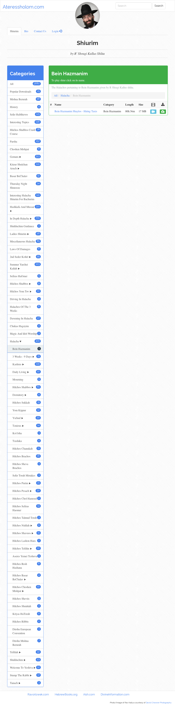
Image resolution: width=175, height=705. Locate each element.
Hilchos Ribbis (26, 621)
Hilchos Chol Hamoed (26, 498)
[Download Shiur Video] (153, 111)
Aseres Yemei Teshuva (26, 556)
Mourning (26, 379)
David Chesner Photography (159, 702)
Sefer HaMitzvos (25, 114)
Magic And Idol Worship (25, 333)
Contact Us (40, 31)
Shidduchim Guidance (25, 226)
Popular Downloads (25, 91)
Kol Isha (26, 433)
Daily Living (26, 372)
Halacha (25, 341)
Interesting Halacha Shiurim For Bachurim (25, 197)
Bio (26, 31)
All (25, 84)
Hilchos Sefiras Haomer (26, 508)
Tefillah (25, 652)
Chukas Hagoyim (25, 326)
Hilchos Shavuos (26, 533)
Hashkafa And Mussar (25, 207)
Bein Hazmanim (26, 349)
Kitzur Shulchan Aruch (25, 166)
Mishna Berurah (25, 99)
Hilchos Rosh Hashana (26, 566)
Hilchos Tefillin (26, 548)
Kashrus (26, 364)
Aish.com (89, 694)
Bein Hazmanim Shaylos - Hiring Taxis (76, 111)
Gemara (25, 156)
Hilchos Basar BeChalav (26, 577)
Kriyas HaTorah (26, 614)
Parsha (25, 141)
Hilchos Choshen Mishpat (26, 589)
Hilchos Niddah (26, 525)
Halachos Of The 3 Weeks (25, 308)
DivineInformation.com (115, 694)
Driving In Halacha (25, 299)
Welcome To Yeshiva (25, 667)
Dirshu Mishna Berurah (26, 642)
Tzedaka (26, 441)
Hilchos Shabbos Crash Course (25, 131)
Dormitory (26, 395)
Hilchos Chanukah (26, 448)
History (25, 107)
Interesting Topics (25, 122)
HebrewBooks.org (66, 694)
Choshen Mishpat (25, 149)
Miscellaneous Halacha (25, 241)
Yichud (26, 418)
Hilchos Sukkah (26, 402)
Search (158, 5)
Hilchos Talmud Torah (26, 517)
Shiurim (14, 31)
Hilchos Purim (26, 483)
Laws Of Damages (25, 249)
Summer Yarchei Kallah (25, 266)
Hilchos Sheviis (26, 598)
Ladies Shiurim (25, 234)
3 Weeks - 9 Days (26, 356)
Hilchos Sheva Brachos (26, 466)
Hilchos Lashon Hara (26, 540)
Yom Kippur (26, 410)
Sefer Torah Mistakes (26, 475)
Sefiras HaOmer (25, 276)
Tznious (26, 425)
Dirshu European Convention (26, 631)
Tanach (25, 683)
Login (55, 31)
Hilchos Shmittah (26, 606)
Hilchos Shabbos (25, 283)
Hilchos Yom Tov (25, 291)
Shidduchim (25, 660)
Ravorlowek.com (38, 694)
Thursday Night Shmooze (25, 185)
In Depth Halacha (25, 218)
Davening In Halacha (25, 318)
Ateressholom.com (23, 7)
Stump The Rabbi (25, 675)
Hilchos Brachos (26, 456)
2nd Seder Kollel (25, 256)
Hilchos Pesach (26, 491)
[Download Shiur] (163, 111)
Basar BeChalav (25, 176)
